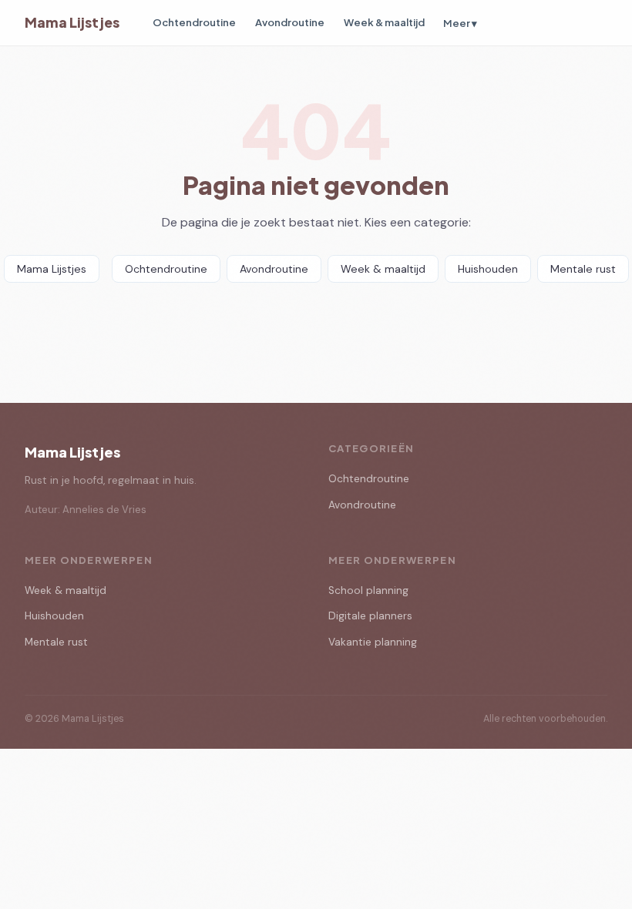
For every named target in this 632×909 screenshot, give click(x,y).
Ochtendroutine (194, 22)
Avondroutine (289, 22)
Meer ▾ (460, 22)
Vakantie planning (372, 642)
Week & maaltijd (384, 22)
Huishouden (488, 269)
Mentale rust (583, 269)
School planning (368, 590)
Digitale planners (370, 615)
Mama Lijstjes (72, 22)
